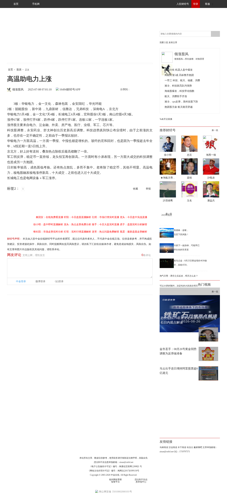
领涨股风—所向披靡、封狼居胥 (189, 59)
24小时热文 (166, 215)
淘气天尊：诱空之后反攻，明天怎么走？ (179, 276)
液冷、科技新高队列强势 (178, 85)
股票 (18, 69)
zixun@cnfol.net (126, 462)
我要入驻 (164, 42)
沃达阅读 (173, 447)
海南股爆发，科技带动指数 (179, 91)
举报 (148, 188)
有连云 (190, 447)
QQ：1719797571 (182, 451)
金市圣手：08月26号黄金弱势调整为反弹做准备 (178, 351)
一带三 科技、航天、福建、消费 (182, 80)
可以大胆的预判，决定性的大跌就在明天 (179, 286)
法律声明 (132, 458)
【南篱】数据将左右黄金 (175, 329)
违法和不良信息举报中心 (141, 480)
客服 (207, 4)
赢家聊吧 (198, 447)
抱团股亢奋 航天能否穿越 (179, 107)
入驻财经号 (182, 4)
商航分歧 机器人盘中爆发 (179, 69)
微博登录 (40, 281)
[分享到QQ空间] (149, 89)
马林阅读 (164, 447)
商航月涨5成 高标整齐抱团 (179, 75)
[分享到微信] (141, 89)
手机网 (36, 4)
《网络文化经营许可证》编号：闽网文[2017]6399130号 (113, 470)
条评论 (146, 255)
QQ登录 (59, 281)
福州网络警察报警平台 (115, 480)
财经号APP (73, 89)
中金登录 (21, 281)
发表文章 (173, 42)
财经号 (17, 39)
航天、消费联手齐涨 (176, 96)
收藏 (135, 188)
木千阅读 (182, 447)
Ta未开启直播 (166, 119)
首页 (15, 4)
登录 (195, 4)
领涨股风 (18, 89)
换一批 (215, 130)
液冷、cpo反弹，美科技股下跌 (181, 101)
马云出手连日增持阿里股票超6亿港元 (179, 370)
